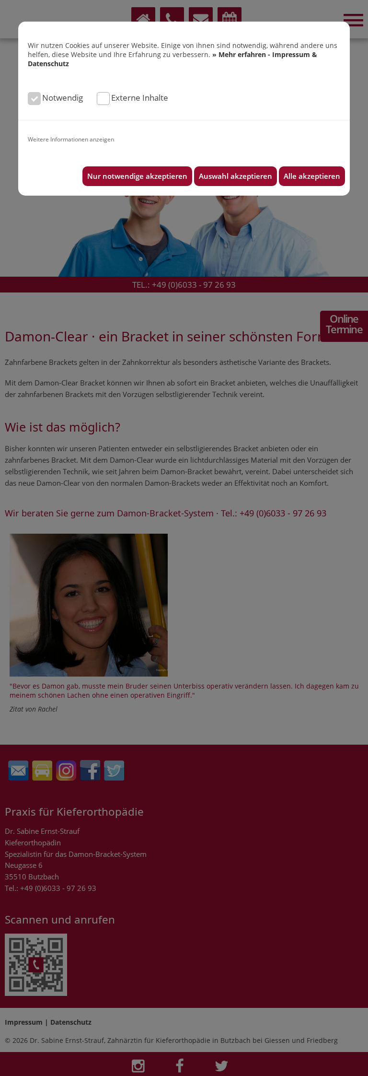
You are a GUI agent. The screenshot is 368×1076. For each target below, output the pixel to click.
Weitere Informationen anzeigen (71, 139)
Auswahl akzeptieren (235, 176)
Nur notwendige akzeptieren (137, 176)
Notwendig (62, 97)
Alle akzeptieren (312, 176)
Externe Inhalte (139, 97)
